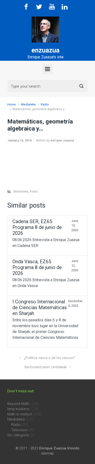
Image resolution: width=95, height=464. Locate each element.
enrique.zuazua (62, 140)
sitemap (47, 453)
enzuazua (45, 50)
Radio (45, 104)
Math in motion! (19, 414)
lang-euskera (18, 409)
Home (11, 104)
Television (19, 430)
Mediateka (28, 104)
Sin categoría (18, 435)
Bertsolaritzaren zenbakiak (46, 367)
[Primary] (47, 69)
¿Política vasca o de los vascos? (49, 358)
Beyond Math (18, 404)
